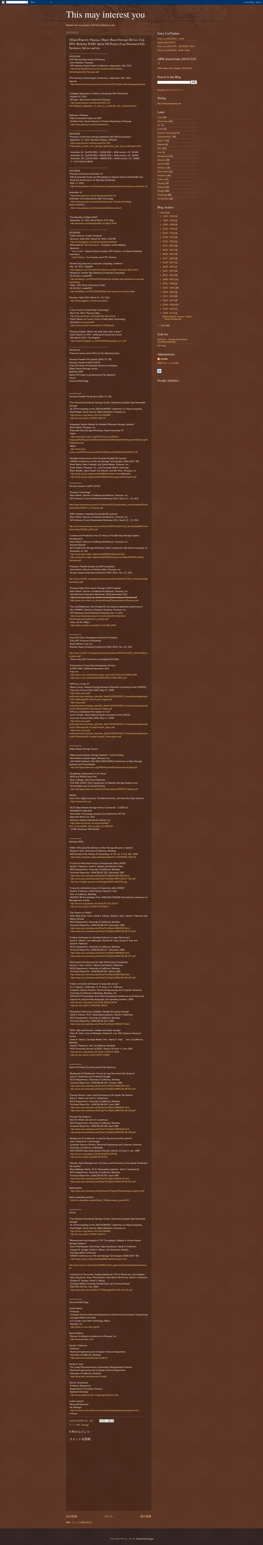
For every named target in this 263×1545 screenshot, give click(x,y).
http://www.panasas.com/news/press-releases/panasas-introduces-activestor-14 (108, 186)
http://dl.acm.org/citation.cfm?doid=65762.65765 (93, 1154)
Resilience (162, 175)
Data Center (162, 121)
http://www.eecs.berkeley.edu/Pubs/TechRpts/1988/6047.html (99, 1107)
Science (161, 179)
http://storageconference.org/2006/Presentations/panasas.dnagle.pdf (103, 767)
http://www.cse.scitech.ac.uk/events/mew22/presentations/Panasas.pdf (104, 600)
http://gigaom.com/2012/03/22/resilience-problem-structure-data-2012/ (104, 270)
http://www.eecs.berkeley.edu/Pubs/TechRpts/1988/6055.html (99, 953)
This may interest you (105, 14)
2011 (163, 325)
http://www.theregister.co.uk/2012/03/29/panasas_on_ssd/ (98, 341)
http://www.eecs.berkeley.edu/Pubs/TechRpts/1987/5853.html (99, 876)
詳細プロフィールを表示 (168, 363)
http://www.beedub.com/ (82, 1339)
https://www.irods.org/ (80, 801)
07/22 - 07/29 (169, 229)
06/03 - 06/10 (169, 254)
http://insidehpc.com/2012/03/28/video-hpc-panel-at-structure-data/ (102, 291)
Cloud (159, 117)
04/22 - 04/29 (169, 271)
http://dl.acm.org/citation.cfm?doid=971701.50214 (94, 903)
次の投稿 (71, 1516)
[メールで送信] (100, 1420)
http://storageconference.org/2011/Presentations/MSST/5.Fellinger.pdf (104, 789)
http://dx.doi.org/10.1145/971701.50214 (89, 906)
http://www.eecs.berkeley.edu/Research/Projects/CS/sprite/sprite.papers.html (107, 1191)
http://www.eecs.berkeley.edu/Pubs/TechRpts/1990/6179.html (99, 1178)
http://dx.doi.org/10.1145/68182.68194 (88, 1005)
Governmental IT (164, 137)
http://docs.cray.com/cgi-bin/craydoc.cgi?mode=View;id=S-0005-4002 (103, 675)
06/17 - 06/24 (169, 246)
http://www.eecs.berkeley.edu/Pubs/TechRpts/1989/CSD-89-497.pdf (102, 978)
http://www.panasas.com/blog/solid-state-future (93, 316)
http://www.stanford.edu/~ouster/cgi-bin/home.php (94, 1395)
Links (159, 152)
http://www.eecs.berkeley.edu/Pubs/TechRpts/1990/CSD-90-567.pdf (102, 1182)
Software (161, 187)
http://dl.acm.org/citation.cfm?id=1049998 (90, 415)
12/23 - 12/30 (169, 216)
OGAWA (164, 359)
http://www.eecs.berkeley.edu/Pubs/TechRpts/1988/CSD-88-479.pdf (102, 931)
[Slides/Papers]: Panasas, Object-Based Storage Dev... (177, 317)
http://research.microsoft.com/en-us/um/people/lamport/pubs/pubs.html (104, 1410)
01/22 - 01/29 (169, 309)
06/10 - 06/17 (169, 250)
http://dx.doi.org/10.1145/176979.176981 (90, 1055)
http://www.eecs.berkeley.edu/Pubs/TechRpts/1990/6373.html (99, 1024)
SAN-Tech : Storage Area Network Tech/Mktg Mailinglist (172, 340)
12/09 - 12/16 (169, 220)
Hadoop (160, 144)
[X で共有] (106, 1420)
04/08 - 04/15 (169, 279)
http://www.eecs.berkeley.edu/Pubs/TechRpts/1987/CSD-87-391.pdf (102, 879)
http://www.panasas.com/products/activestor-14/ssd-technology (100, 202)
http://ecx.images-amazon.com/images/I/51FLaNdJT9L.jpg (98, 882)
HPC (78, 1425)
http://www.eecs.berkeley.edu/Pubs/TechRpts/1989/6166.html (99, 974)
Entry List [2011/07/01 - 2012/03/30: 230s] (175, 46)
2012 (163, 213)
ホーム (109, 1516)
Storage (85, 1425)
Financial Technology (166, 133)
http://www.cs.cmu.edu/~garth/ (85, 1327)
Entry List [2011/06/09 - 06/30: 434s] (173, 50)
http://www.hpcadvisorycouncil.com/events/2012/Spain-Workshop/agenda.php (107, 84)
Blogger (150, 1539)
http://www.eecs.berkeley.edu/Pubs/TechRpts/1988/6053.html (99, 928)
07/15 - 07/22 (169, 233)
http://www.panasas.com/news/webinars (89, 124)
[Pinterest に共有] (112, 1420)
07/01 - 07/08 (169, 241)
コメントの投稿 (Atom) (81, 1522)
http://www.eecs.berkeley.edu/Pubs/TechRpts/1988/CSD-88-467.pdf (102, 1089)
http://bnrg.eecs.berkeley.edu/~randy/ (88, 1376)
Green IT (161, 141)
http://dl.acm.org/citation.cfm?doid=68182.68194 (93, 1002)
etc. (159, 125)
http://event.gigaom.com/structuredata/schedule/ (93, 242)
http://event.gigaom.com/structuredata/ (89, 301)
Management (163, 156)
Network (161, 160)
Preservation (162, 171)
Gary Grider (77, 251)
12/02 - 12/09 (169, 224)
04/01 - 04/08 (169, 283)
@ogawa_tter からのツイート (170, 90)
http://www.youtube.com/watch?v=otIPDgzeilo (92, 325)
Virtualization (163, 199)
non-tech (161, 164)
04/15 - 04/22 (169, 275)
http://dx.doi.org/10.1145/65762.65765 (88, 1157)
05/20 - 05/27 (169, 262)
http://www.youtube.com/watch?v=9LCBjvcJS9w (93, 625)
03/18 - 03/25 (169, 292)
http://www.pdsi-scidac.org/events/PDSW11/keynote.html (97, 554)
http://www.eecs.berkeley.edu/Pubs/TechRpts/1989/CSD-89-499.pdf (102, 1132)
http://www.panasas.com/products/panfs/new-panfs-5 (95, 208)
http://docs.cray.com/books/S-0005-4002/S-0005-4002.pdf (98, 678)
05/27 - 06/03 (169, 258)
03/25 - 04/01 (169, 288)
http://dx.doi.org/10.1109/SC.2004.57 (88, 418)
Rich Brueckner (91, 245)
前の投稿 (145, 1516)
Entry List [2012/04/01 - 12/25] (170, 39)
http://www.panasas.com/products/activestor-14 (93, 195)
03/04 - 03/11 (169, 300)
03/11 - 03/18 (169, 296)
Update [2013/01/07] (166, 42)
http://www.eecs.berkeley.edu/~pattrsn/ (89, 1358)
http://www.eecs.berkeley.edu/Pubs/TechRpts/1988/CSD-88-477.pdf (102, 956)
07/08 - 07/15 (169, 237)
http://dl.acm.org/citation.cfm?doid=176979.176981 (94, 1052)
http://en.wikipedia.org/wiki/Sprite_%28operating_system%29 (99, 1200)
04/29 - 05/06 (169, 267)
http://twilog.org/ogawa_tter (169, 103)
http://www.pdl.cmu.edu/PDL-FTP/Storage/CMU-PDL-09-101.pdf (101, 1290)
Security (161, 183)
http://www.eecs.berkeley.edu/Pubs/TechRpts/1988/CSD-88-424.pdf (102, 1110)
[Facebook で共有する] (109, 1420)
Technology (162, 195)
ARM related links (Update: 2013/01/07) (174, 68)
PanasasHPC (88, 322)
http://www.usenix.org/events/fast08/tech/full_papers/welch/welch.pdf (103, 477)
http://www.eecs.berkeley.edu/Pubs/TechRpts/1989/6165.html (99, 1129)
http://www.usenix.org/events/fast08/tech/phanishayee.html (98, 1259)
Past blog (161, 346)
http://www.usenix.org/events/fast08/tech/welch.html (95, 474)
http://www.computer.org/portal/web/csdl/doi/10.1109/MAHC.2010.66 (103, 857)
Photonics (161, 168)
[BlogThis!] (103, 1420)
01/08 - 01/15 (169, 313)
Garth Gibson (78, 257)
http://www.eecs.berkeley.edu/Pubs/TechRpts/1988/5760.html (99, 1086)
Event (160, 129)
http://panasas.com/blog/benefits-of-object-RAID (93, 223)
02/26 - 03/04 (169, 305)
